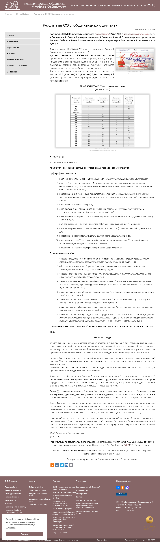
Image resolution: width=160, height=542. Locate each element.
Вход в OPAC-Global (59, 533)
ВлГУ (126, 445)
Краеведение (12, 41)
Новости (10, 35)
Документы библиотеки (14, 490)
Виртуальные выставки (17, 66)
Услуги (101, 5)
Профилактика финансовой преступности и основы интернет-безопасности (87, 506)
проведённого (102, 34)
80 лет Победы (23, 14)
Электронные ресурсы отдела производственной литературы (63, 520)
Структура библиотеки (13, 494)
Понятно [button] (24, 534)
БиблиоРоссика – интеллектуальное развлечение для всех (60, 503)
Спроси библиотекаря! (37, 490)
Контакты (140, 5)
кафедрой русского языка (137, 34)
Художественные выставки (86, 500)
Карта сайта (102, 540)
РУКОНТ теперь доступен (62, 509)
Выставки (11, 54)
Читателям (113, 5)
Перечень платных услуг (38, 504)
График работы (11, 487)
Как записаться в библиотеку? (88, 487)
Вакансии (9, 504)
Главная (8, 14)
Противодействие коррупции (16, 507)
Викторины (12, 72)
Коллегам (127, 5)
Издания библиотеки (16, 60)
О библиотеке (76, 5)
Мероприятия (13, 47)
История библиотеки (13, 497)
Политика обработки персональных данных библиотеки (13, 512)
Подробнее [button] (10, 528)
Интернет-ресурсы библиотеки (64, 492)
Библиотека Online (36, 487)
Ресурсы (91, 5)
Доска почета (10, 500)
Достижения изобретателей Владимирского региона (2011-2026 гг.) (63, 527)
